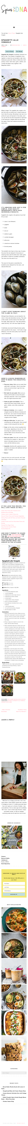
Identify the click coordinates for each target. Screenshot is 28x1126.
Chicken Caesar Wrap (8, 1101)
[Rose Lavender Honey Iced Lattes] (14, 983)
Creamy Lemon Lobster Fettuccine (9, 514)
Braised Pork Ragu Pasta (7, 525)
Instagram (16, 534)
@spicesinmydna (15, 536)
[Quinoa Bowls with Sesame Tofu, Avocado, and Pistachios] (14, 1009)
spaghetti (10, 700)
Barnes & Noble (5, 858)
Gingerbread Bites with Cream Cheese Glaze (14, 1091)
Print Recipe (19, 51)
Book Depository (5, 863)
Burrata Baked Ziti (5, 528)
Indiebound (4, 860)
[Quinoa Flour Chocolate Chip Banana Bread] (14, 1060)
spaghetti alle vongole (19, 700)
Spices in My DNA (14, 12)
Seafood (23, 699)
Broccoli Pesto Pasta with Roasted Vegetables (12, 516)
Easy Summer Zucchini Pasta (8, 527)
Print (15, 558)
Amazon (3, 856)
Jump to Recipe (9, 51)
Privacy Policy (21, 1123)
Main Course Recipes (13, 699)
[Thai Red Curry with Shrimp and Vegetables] (14, 932)
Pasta (19, 699)
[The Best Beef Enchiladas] (14, 1034)
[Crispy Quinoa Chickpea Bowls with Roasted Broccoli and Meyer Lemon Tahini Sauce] (14, 957)
